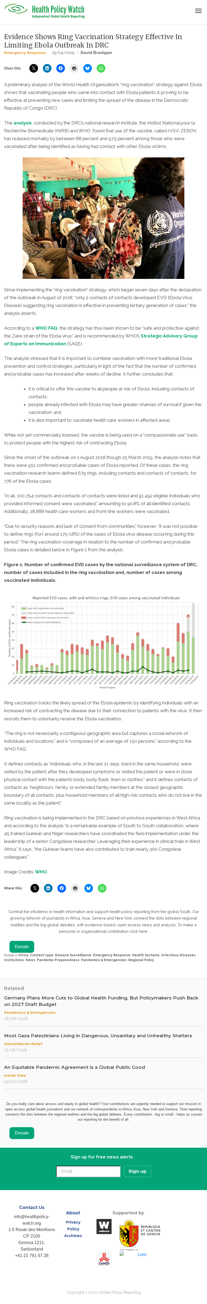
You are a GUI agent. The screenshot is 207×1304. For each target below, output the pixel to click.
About (73, 1212)
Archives (73, 1235)
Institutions (14, 960)
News (30, 960)
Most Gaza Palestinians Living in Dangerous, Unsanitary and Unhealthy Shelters (98, 1035)
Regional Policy (141, 960)
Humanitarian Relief (23, 1044)
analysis (22, 123)
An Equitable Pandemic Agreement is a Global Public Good (74, 1067)
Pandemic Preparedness (58, 960)
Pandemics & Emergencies (104, 960)
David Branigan (96, 52)
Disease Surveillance (73, 955)
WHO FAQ (46, 328)
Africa (23, 955)
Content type (41, 955)
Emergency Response (25, 52)
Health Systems (146, 955)
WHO (41, 871)
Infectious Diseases (178, 955)
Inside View (15, 1075)
